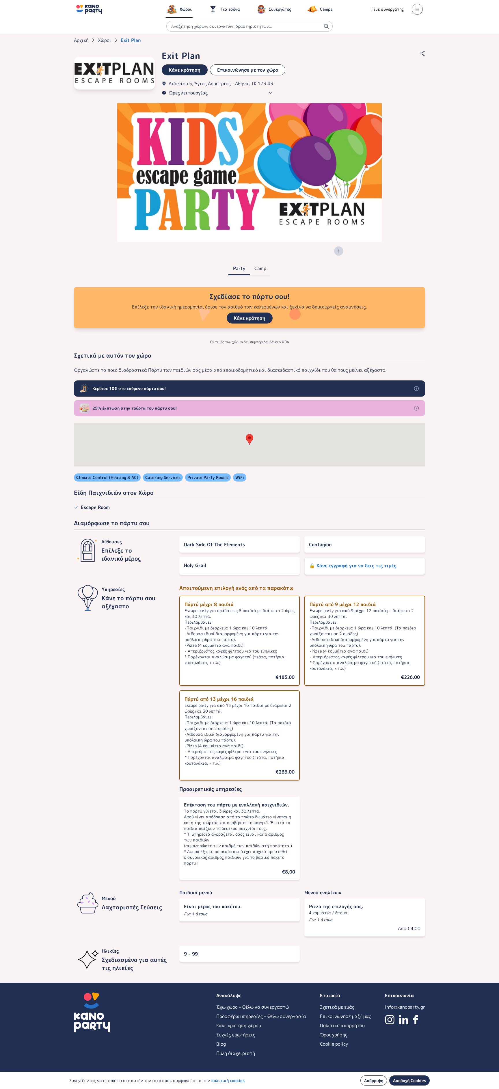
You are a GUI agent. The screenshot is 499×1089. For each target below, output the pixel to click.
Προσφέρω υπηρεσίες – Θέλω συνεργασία (261, 1016)
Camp (260, 268)
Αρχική (81, 40)
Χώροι (104, 40)
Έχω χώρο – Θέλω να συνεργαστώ (252, 1007)
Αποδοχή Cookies (409, 1080)
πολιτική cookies (228, 1080)
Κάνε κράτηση (249, 318)
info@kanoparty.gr (405, 1007)
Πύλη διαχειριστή (235, 1053)
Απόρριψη (373, 1080)
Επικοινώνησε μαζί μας (345, 1016)
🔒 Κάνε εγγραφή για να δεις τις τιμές (352, 565)
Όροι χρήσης (333, 1035)
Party (239, 268)
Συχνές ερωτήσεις (235, 1035)
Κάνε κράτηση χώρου (238, 1025)
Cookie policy (334, 1044)
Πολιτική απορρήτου (342, 1025)
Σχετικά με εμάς (337, 1007)
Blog (221, 1044)
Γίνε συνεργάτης (387, 9)
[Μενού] (417, 9)
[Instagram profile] (389, 1019)
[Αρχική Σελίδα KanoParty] (89, 9)
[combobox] (249, 26)
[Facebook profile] (415, 1019)
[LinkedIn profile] (403, 1019)
